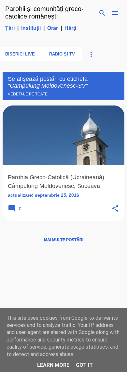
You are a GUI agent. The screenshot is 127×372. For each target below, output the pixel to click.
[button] (115, 209)
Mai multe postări (63, 240)
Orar (52, 28)
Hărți (70, 28)
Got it (84, 365)
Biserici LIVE (20, 54)
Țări (10, 28)
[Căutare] (102, 13)
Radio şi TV (62, 54)
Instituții (31, 28)
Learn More (53, 365)
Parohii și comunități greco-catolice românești (44, 12)
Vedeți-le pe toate (28, 94)
